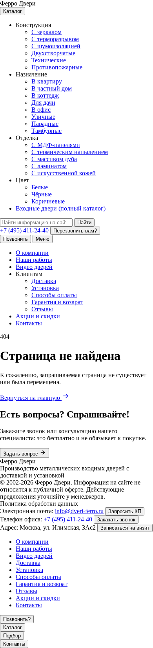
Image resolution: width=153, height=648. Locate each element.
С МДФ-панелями (55, 145)
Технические (48, 60)
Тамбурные (46, 130)
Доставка (43, 281)
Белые (39, 187)
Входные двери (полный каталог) (61, 208)
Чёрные (41, 194)
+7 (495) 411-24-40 (24, 230)
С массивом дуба (54, 159)
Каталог (12, 11)
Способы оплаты (54, 295)
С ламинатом (49, 166)
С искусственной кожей (63, 173)
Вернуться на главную (31, 397)
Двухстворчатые (53, 53)
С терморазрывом (55, 39)
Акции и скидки (38, 316)
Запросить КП (124, 511)
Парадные (44, 123)
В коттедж (45, 95)
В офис (41, 109)
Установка (45, 288)
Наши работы (34, 259)
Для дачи (43, 102)
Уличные (43, 116)
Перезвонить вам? (75, 231)
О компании (32, 252)
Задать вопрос (21, 454)
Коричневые (48, 201)
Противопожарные (56, 67)
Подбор (12, 636)
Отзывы (42, 309)
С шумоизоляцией (55, 46)
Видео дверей (34, 266)
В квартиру (46, 81)
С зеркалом (46, 32)
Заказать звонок (116, 520)
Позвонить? (17, 619)
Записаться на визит (124, 528)
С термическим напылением (69, 152)
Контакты (29, 323)
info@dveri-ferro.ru (79, 511)
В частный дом (51, 88)
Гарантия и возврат (57, 302)
